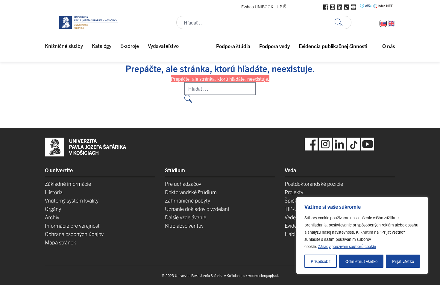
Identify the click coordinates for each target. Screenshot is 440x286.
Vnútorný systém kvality (71, 200)
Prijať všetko (403, 261)
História (54, 191)
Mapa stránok (60, 242)
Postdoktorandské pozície (314, 183)
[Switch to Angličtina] (391, 23)
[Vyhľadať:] (343, 22)
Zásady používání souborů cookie (347, 246)
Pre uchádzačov (183, 183)
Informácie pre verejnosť (72, 225)
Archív (52, 217)
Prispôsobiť (321, 261)
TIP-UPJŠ (296, 208)
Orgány (53, 208)
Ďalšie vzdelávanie (185, 217)
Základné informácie (68, 183)
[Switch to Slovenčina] (383, 23)
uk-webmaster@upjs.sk (261, 275)
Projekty (294, 191)
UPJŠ (281, 6)
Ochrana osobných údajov (74, 233)
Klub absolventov (184, 225)
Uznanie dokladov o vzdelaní (197, 208)
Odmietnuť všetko (361, 261)
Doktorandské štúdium (191, 191)
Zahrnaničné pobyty (187, 200)
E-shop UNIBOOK (257, 6)
